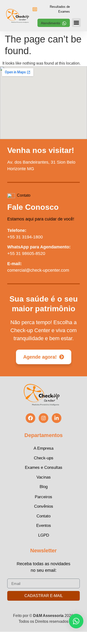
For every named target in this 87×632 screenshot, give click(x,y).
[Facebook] (30, 418)
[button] (53, 23)
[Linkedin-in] (56, 418)
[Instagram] (43, 418)
